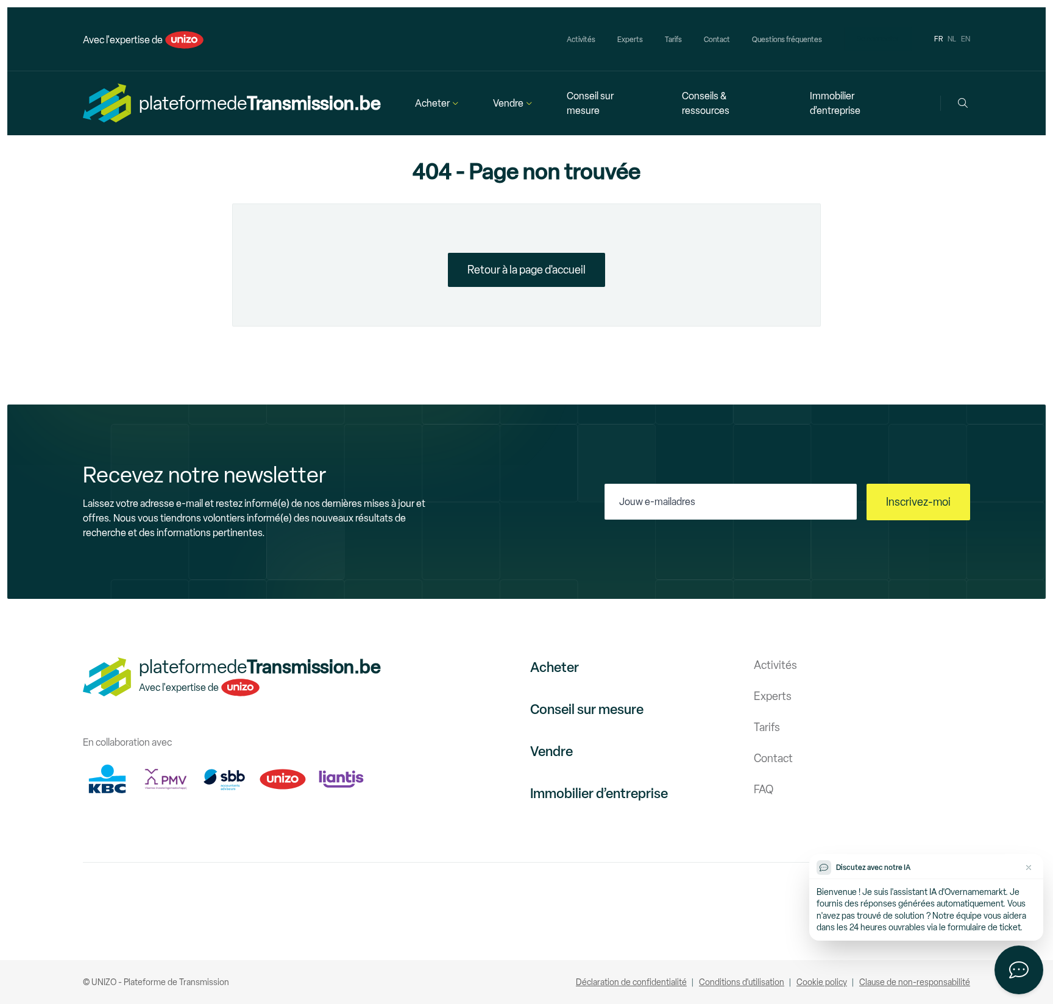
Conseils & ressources (705, 103)
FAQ (763, 789)
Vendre (508, 103)
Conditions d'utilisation (741, 982)
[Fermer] (1028, 867)
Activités (581, 39)
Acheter (432, 103)
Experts (630, 39)
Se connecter (878, 39)
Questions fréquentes (787, 39)
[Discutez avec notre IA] (1018, 970)
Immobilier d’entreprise (835, 103)
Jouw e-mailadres (657, 501)
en (965, 39)
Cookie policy (821, 982)
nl (952, 39)
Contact (717, 39)
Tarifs (673, 39)
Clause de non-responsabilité (914, 982)
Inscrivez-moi (918, 502)
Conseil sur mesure (590, 103)
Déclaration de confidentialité (631, 982)
